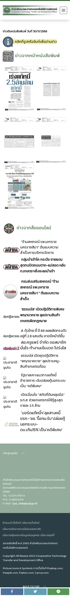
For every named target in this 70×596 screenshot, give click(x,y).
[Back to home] (30, 10)
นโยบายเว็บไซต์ (30, 523)
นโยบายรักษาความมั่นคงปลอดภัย (22, 529)
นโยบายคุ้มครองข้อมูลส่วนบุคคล (21, 535)
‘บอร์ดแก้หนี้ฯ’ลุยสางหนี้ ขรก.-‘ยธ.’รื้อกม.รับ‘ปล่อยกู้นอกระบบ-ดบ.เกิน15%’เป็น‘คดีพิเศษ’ (42, 421)
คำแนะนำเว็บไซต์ (12, 523)
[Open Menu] (63, 10)
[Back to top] (23, 453)
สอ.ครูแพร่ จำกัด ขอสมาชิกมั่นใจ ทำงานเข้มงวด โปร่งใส (43, 345)
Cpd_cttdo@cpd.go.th (24, 503)
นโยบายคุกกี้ (47, 535)
